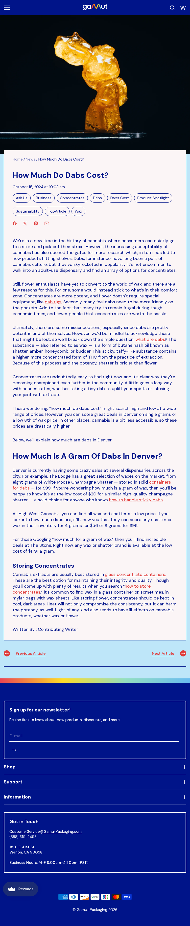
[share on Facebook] (15, 223)
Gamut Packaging (92, 909)
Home (18, 159)
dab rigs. (53, 302)
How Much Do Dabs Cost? (61, 159)
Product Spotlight (153, 198)
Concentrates (72, 198)
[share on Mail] (46, 223)
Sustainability (28, 211)
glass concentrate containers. (135, 574)
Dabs (97, 198)
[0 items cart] (183, 8)
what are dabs (150, 339)
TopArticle (57, 211)
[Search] (172, 8)
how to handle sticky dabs (136, 500)
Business (43, 198)
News (30, 159)
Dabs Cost (119, 198)
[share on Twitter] (25, 223)
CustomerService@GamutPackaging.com (45, 831)
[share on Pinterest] (35, 223)
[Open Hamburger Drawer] (7, 8)
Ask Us (21, 198)
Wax (78, 211)
